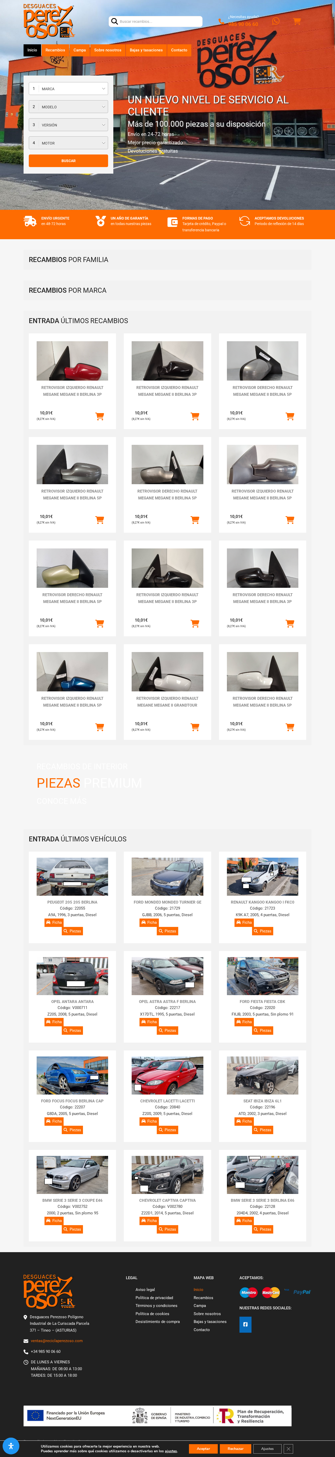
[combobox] (68, 88)
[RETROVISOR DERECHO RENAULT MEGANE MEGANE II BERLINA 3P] (262, 575)
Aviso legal (145, 1289)
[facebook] (245, 1325)
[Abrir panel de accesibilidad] (11, 1446)
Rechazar (235, 1448)
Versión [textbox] (49, 125)
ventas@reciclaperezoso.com (57, 1340)
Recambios (55, 50)
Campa (80, 50)
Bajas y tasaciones (146, 50)
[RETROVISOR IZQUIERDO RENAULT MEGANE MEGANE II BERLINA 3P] (72, 368)
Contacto (179, 50)
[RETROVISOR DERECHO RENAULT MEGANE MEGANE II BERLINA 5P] (262, 368)
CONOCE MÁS (62, 801)
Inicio (32, 50)
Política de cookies (152, 1313)
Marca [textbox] (48, 89)
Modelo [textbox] (49, 107)
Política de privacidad (154, 1297)
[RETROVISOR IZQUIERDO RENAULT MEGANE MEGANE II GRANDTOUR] (167, 679)
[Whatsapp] (276, 21)
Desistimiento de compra (158, 1321)
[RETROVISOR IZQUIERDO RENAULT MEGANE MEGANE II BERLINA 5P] (72, 472)
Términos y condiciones (156, 1305)
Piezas (75, 931)
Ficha (57, 922)
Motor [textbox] (48, 143)
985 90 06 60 (243, 24)
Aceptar (203, 1448)
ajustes (171, 1451)
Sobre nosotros (107, 50)
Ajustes (267, 1448)
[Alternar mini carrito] (297, 21)
